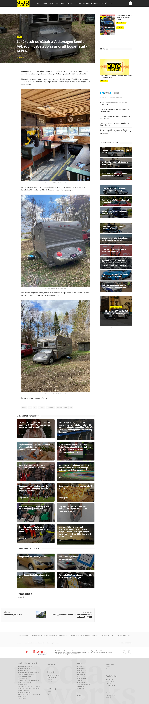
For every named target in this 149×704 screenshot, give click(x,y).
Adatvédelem (76, 635)
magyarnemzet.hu (53, 675)
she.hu (108, 668)
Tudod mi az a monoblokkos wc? (111, 98)
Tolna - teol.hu (22, 696)
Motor (63, 3)
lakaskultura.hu (81, 670)
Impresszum (23, 635)
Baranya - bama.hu (24, 668)
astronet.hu (80, 666)
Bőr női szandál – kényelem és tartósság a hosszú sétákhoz (115, 117)
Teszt (57, 3)
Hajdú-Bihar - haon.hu (25, 682)
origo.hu (49, 681)
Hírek (39, 3)
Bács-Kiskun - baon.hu (25, 666)
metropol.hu (110, 664)
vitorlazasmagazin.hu (83, 684)
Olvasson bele (121, 22)
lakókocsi (41, 407)
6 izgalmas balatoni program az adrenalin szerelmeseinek (114, 110)
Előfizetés (108, 3)
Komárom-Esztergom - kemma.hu (29, 688)
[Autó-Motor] (23, 3)
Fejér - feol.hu (22, 678)
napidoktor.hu (81, 676)
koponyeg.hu (110, 681)
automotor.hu (81, 668)
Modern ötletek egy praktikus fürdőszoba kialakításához (114, 124)
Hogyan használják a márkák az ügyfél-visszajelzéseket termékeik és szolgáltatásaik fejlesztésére (115, 132)
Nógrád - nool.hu (23, 690)
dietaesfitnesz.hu (82, 682)
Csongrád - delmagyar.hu (26, 674)
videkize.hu (80, 686)
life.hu (108, 667)
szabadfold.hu (51, 677)
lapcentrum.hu (110, 685)
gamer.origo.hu (81, 672)
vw (71, 407)
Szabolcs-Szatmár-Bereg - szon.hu (29, 694)
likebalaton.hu (81, 674)
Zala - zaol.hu (51, 664)
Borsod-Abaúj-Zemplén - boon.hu (28, 672)
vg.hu (49, 692)
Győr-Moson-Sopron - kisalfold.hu (28, 680)
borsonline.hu (81, 699)
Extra (45, 3)
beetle (24, 407)
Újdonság (70, 3)
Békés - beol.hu (23, 670)
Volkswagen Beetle (62, 407)
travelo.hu (80, 680)
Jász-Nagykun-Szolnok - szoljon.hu (29, 686)
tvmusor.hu (80, 688)
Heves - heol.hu (23, 684)
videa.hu (108, 683)
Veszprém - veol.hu (53, 663)
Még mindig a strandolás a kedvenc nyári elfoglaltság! (114, 104)
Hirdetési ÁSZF (91, 635)
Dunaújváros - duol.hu (25, 676)
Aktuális (85, 3)
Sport (51, 3)
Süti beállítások (124, 635)
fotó (30, 407)
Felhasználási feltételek (57, 635)
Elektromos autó (96, 3)
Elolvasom (104, 80)
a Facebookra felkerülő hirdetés (44, 187)
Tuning (78, 3)
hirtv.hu (49, 679)
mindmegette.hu (82, 678)
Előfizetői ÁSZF (107, 635)
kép (35, 407)
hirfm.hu (108, 698)
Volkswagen (50, 407)
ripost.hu (108, 663)
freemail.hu (109, 679)
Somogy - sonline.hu (24, 692)
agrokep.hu (50, 694)
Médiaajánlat (37, 635)
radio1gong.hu (110, 695)
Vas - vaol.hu (22, 698)
